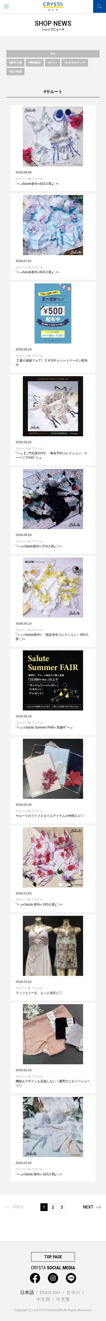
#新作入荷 (15, 62)
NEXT (88, 1207)
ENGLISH (50, 1292)
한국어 (73, 1292)
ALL (53, 53)
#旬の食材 (15, 71)
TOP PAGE (53, 1256)
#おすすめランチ (74, 62)
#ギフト (53, 62)
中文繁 (63, 1299)
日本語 (27, 1292)
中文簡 (43, 1299)
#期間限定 (34, 62)
